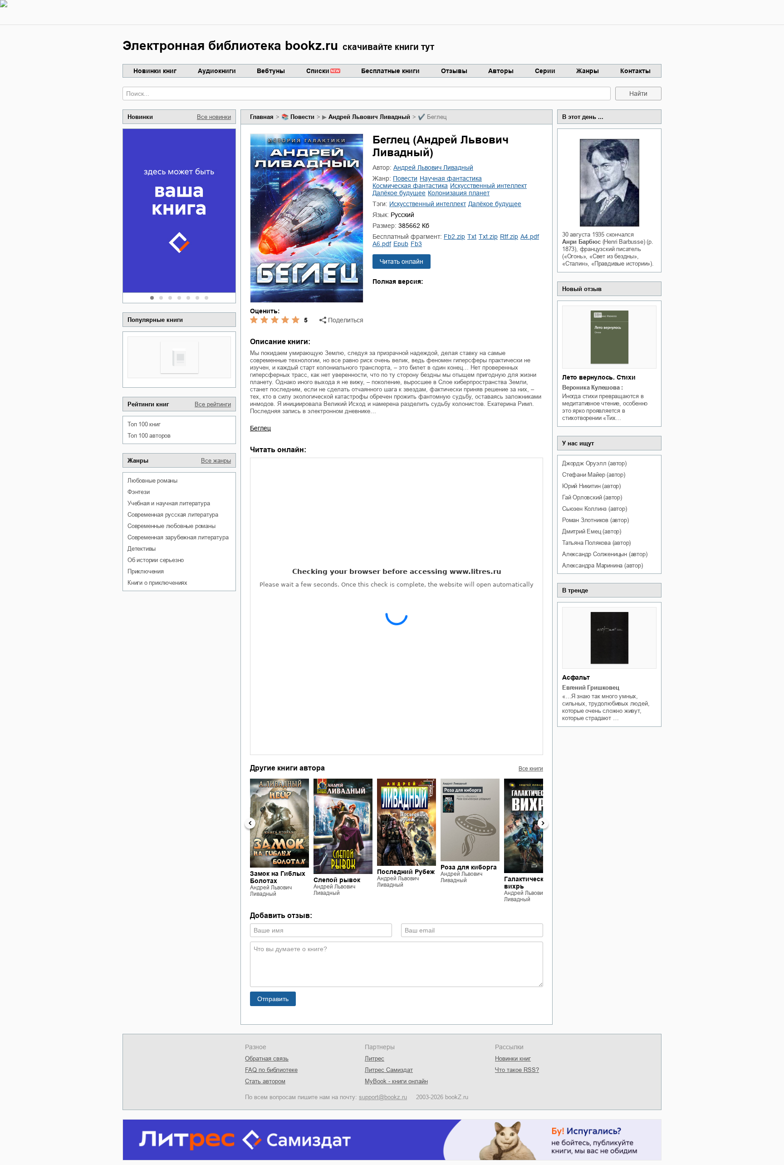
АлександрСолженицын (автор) (604, 554)
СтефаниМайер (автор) (593, 474)
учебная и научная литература (168, 503)
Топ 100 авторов (149, 435)
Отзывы (454, 70)
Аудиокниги (217, 70)
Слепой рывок (337, 880)
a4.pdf (529, 236)
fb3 (416, 243)
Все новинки (214, 117)
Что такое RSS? (517, 1069)
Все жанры (216, 460)
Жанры (587, 70)
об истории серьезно (155, 560)
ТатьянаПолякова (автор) (596, 542)
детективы (141, 548)
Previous (250, 823)
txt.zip (488, 236)
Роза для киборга (469, 867)
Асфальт (576, 677)
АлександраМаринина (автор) (602, 565)
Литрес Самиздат (389, 1069)
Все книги (531, 768)
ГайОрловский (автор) (592, 497)
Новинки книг (154, 70)
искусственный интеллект (488, 185)
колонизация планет (459, 193)
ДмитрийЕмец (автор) (591, 531)
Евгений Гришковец (590, 687)
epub (400, 243)
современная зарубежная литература (177, 537)
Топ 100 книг (144, 424)
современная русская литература (172, 514)
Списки (317, 70)
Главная (262, 117)
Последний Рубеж (406, 871)
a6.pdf (381, 243)
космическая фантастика (410, 185)
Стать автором (265, 1081)
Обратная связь (267, 1058)
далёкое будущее (399, 193)
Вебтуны (271, 70)
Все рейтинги (213, 404)
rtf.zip (509, 236)
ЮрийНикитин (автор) (591, 486)
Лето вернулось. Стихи (599, 377)
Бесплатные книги (390, 70)
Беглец (260, 428)
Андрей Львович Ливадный (369, 117)
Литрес (374, 1058)
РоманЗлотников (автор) (595, 520)
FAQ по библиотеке (271, 1069)
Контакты (635, 70)
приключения (145, 571)
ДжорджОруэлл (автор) (594, 463)
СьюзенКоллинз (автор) (594, 508)
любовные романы (152, 480)
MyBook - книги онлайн (396, 1081)
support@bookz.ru (383, 1097)
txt (471, 236)
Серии (545, 70)
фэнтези (138, 492)
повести (302, 117)
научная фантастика (451, 178)
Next (543, 823)
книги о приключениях (157, 582)
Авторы (501, 70)
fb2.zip (454, 236)
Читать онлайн (401, 261)
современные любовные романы (171, 526)
